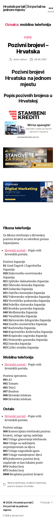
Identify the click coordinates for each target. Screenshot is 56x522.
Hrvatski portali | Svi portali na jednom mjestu (24, 8)
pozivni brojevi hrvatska (20, 486)
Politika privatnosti (13, 515)
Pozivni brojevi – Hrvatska (28, 48)
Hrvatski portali (15, 250)
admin (23, 59)
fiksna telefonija (16, 482)
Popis (28, 37)
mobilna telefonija (36, 482)
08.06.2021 (40, 59)
